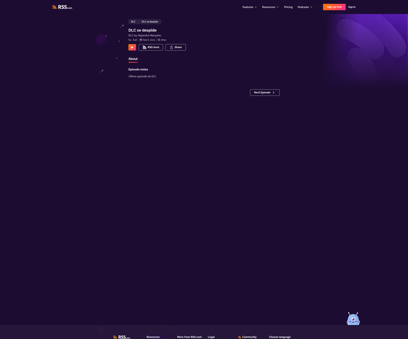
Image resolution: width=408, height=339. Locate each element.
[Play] (132, 47)
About (133, 59)
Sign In (351, 7)
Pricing (288, 7)
